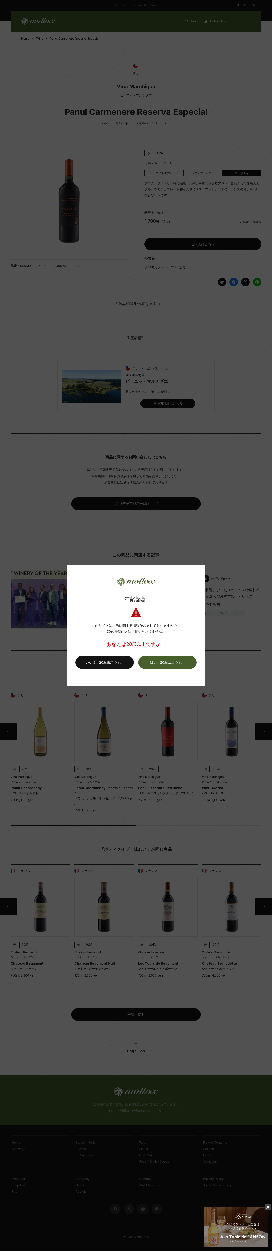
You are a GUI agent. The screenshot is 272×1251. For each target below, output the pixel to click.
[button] (167, 662)
